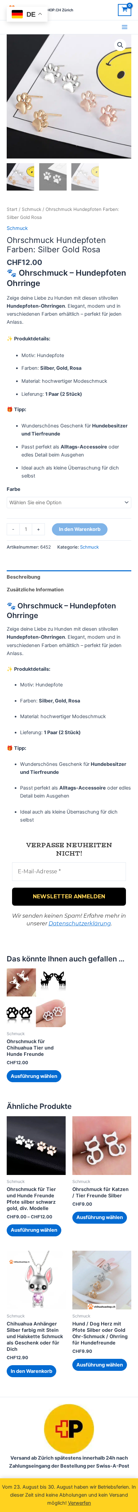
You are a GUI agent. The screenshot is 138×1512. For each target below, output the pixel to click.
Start (12, 209)
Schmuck (31, 209)
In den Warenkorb (79, 529)
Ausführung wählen (34, 1076)
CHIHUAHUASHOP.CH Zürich (47, 10)
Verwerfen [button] (79, 1503)
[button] (120, 45)
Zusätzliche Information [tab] (35, 590)
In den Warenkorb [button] (31, 1371)
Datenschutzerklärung (80, 923)
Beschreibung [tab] (23, 577)
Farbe (13, 489)
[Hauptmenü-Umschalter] (124, 27)
